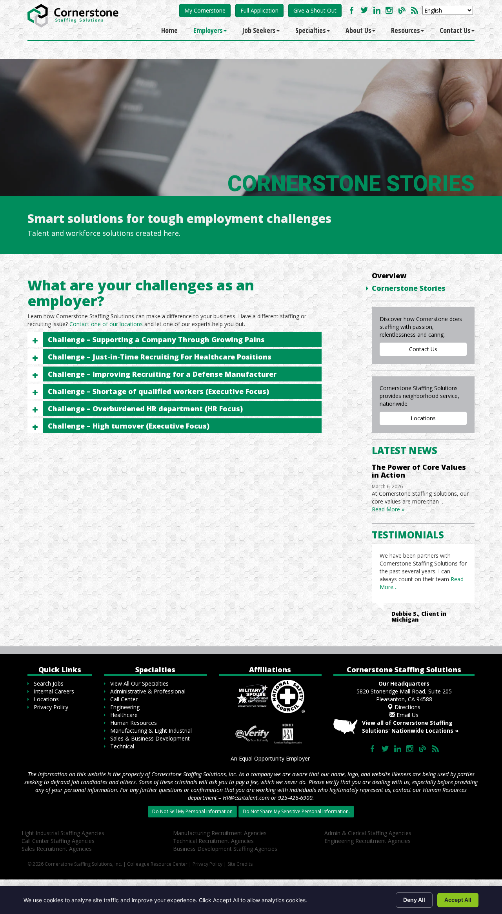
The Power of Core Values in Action (419, 471)
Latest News (404, 450)
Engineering (125, 707)
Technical (122, 746)
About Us (358, 30)
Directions (406, 707)
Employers (208, 30)
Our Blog (402, 10)
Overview (389, 275)
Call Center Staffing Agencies (58, 841)
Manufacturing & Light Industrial (151, 730)
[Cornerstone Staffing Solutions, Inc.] (74, 13)
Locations (423, 418)
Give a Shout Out (314, 10)
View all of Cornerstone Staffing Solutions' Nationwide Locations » (410, 726)
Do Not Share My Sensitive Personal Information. (296, 811)
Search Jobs (49, 683)
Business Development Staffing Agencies (225, 848)
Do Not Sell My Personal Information (192, 811)
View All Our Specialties (139, 683)
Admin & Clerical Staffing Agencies (367, 833)
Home (169, 30)
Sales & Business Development (150, 738)
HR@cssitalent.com (246, 797)
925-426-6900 (295, 797)
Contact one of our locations (106, 324)
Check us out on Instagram (389, 10)
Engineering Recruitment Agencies (367, 841)
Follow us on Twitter (364, 10)
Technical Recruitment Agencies (213, 841)
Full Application (259, 10)
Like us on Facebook (352, 10)
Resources (405, 30)
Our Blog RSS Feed (414, 10)
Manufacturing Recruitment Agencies (220, 833)
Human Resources (133, 722)
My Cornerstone (205, 10)
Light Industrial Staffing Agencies (63, 833)
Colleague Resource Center (157, 864)
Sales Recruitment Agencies (57, 848)
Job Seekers (259, 30)
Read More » (388, 509)
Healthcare (124, 715)
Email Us (406, 715)
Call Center (124, 699)
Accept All (457, 899)
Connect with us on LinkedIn (377, 10)
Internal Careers (54, 691)
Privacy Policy (51, 707)
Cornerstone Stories (409, 288)
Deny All (414, 899)
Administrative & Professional (148, 691)
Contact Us (455, 30)
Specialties (310, 30)
